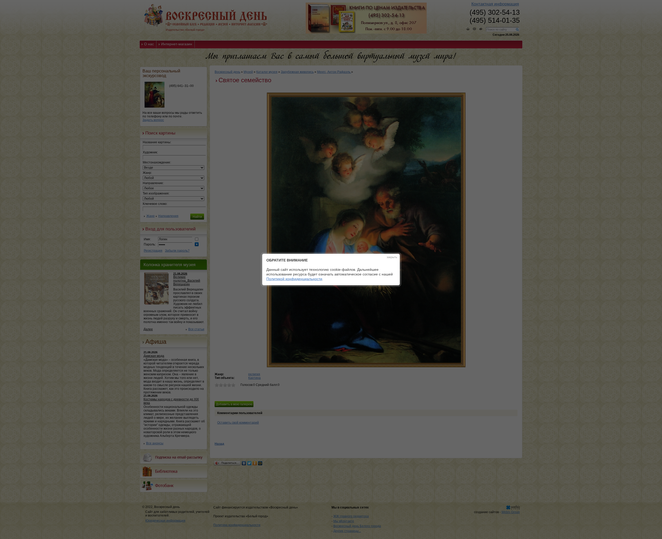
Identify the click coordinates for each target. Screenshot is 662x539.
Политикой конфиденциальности (294, 279)
